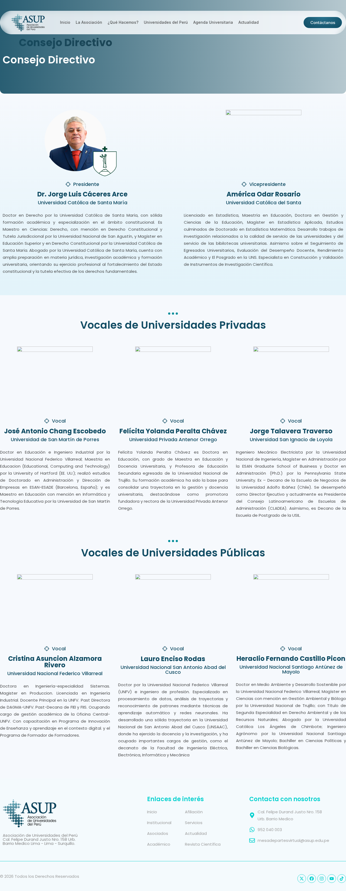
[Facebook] (311, 878)
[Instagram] (321, 878)
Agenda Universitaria (213, 22)
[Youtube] (331, 878)
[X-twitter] (301, 878)
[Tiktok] (341, 878)
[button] (82, 184)
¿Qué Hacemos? (123, 22)
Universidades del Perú (166, 22)
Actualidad (248, 22)
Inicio (65, 22)
